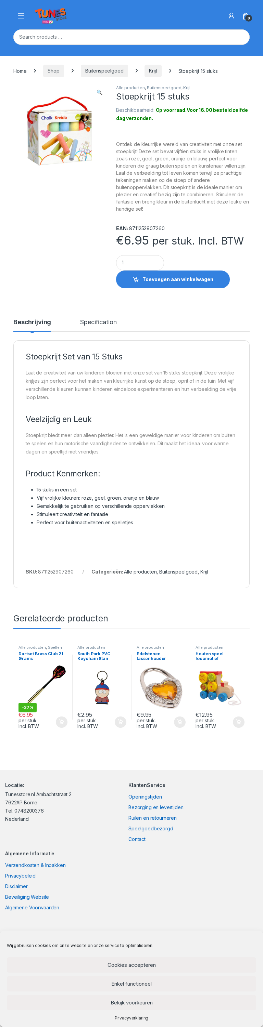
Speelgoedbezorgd (150, 828)
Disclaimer (16, 886)
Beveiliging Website (27, 897)
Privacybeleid (20, 876)
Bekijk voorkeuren (132, 1002)
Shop (53, 71)
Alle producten (130, 87)
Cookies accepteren (132, 965)
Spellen (55, 647)
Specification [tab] (98, 322)
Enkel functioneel (131, 983)
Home (19, 71)
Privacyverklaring (132, 1018)
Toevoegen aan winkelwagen (177, 279)
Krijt (153, 71)
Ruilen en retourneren (152, 818)
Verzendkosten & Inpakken (35, 865)
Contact (137, 839)
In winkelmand (54, 722)
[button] (99, 92)
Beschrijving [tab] (32, 322)
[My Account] (231, 16)
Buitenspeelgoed (104, 71)
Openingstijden (145, 797)
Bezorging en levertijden (156, 807)
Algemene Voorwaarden (32, 907)
